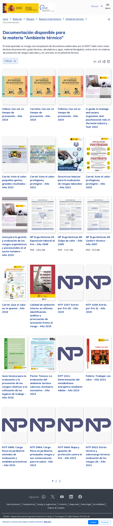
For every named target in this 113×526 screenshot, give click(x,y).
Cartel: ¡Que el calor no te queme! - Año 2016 (14, 308)
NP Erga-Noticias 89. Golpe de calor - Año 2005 (70, 240)
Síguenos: (34, 497)
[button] (107, 6)
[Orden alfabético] (104, 62)
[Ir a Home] (29, 8)
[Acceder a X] (53, 498)
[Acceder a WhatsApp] (43, 498)
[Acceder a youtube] (62, 498)
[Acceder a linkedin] (71, 498)
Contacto (63, 504)
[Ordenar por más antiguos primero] (99, 62)
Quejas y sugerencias (46, 504)
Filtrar (8, 61)
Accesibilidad (99, 504)
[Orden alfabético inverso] (108, 62)
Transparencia (28, 504)
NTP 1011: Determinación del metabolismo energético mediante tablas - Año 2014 (70, 383)
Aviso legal (86, 504)
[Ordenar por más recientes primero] (95, 62)
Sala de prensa (13, 504)
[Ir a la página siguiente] (60, 480)
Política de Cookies (56, 508)
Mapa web (74, 504)
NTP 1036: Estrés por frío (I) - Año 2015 (96, 308)
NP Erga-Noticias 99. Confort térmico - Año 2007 (98, 240)
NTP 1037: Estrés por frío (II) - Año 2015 (68, 308)
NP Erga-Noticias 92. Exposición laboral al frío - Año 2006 (42, 240)
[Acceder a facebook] (80, 498)
